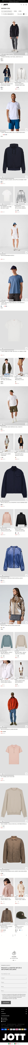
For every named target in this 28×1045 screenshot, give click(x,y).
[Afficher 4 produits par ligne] (26, 14)
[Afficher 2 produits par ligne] (24, 14)
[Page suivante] (26, 935)
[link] (13, 935)
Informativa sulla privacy (11, 1024)
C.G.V (2, 1025)
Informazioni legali (21, 1024)
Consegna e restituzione (9, 1025)
